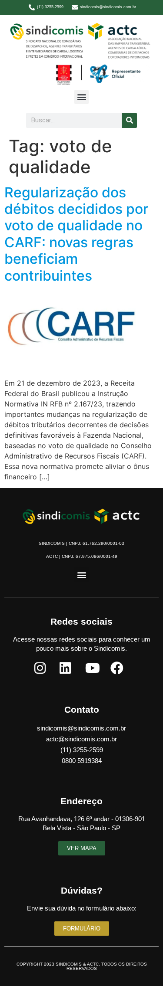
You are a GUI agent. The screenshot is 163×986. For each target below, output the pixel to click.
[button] (81, 97)
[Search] (129, 120)
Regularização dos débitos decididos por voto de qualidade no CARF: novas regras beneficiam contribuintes (76, 234)
